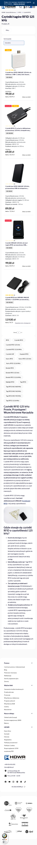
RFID (19, 12)
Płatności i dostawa (10, 673)
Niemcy (6, 723)
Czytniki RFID (27, 12)
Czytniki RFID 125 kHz (13, 345)
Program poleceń (9, 701)
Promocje (7, 695)
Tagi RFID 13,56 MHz (12, 400)
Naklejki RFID (10, 382)
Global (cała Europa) (10, 717)
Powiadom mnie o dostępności (23, 323)
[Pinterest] (17, 782)
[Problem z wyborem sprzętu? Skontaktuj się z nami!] (24, 7)
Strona (15, 332)
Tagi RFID (23, 382)
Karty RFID (9, 359)
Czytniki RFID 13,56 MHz (14, 349)
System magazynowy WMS (12, 720)
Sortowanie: (8, 39)
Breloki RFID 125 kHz (12, 373)
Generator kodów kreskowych (14, 689)
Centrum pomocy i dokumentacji (14, 667)
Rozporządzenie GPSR (11, 748)
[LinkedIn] (21, 782)
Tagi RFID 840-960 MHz (13, 391)
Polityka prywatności (10, 742)
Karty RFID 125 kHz (25, 359)
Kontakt (6, 734)
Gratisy (6, 706)
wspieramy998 (8, 751)
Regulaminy (8, 740)
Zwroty (6, 681)
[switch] (4, 842)
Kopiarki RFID (24, 354)
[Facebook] (5, 782)
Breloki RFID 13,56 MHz (13, 377)
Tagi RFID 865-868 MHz (13, 386)
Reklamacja (7, 675)
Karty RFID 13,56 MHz (13, 363)
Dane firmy (7, 731)
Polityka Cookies (9, 745)
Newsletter (8, 709)
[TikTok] (25, 782)
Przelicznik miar (9, 692)
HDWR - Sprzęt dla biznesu (9, 12)
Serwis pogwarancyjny (11, 678)
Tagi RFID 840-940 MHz (13, 396)
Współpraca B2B (9, 704)
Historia (6, 737)
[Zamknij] (33, 3)
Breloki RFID (10, 368)
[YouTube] (9, 782)
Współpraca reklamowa (11, 698)
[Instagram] (13, 782)
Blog (5, 670)
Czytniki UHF (10, 354)
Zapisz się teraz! (19, 4)
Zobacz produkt (26, 97)
